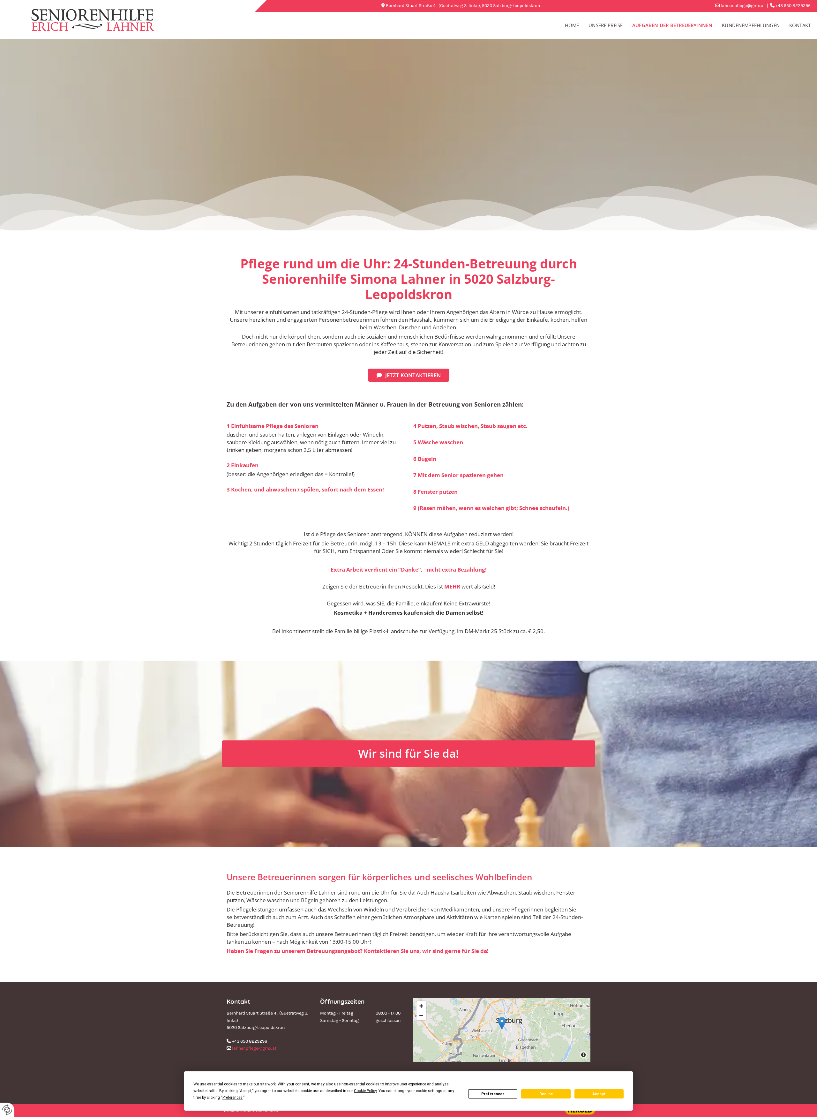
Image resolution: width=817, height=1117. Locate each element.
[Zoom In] (421, 1006)
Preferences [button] (232, 1097)
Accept (599, 1094)
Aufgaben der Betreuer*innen (672, 25)
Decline (546, 1094)
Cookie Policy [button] (365, 1091)
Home (572, 25)
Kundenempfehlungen (751, 25)
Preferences (493, 1094)
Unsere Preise (605, 25)
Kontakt (800, 25)
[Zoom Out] (421, 1015)
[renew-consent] (7, 1110)
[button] (408, 375)
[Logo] (114, 20)
